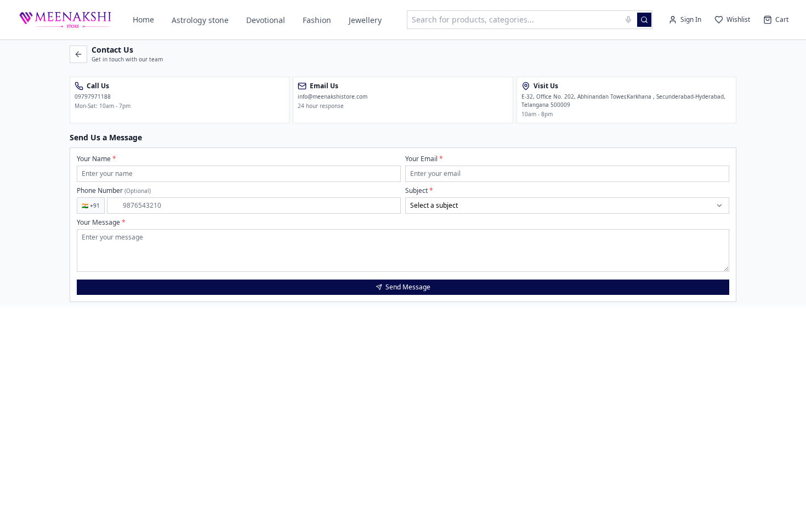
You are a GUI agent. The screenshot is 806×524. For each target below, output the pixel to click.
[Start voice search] (628, 19)
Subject (419, 190)
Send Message (407, 287)
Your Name (96, 159)
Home (143, 19)
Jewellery (365, 20)
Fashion (317, 20)
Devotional (265, 20)
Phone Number (114, 190)
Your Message (101, 222)
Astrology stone (200, 20)
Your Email (424, 159)
